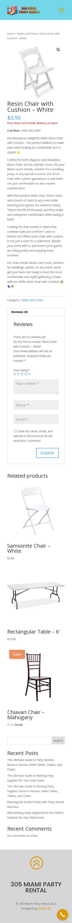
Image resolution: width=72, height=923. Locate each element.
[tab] (36, 312)
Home (10, 33)
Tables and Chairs (27, 33)
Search (58, 740)
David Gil (44, 908)
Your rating (21, 370)
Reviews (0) (19, 312)
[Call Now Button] (62, 914)
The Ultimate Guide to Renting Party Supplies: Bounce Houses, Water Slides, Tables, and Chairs (32, 791)
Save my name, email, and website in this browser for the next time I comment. (33, 436)
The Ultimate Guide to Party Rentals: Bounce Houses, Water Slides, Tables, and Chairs (34, 764)
